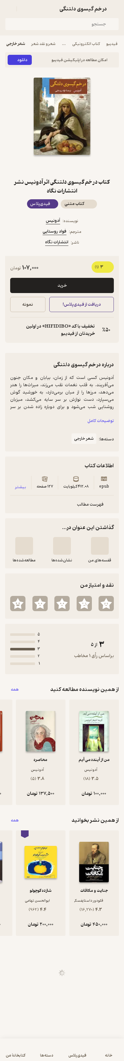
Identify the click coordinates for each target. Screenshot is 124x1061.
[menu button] (9, 8)
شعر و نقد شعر (43, 44)
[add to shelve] (100, 546)
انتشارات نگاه (56, 242)
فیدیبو (112, 44)
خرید (62, 285)
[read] (24, 546)
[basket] (24, 8)
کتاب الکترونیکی (86, 44)
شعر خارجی (15, 44)
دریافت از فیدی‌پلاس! (81, 304)
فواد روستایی (54, 231)
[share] (46, 166)
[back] (115, 8)
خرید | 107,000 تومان (33, 1053)
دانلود (22, 60)
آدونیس (53, 220)
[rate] (106, 603)
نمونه (27, 304)
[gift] (62, 166)
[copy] (15, 330)
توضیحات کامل (100, 421)
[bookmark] (77, 166)
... (64, 44)
